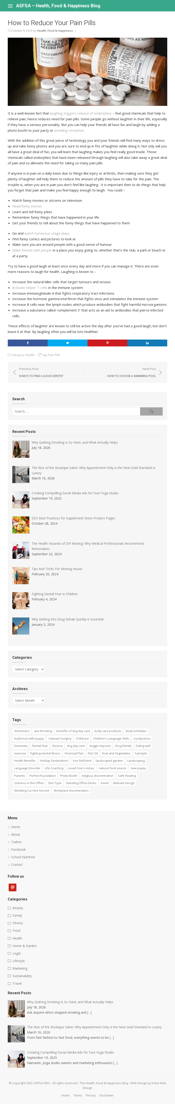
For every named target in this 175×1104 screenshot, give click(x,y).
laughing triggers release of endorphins (81, 113)
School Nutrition (23, 857)
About (15, 834)
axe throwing (43, 731)
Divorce (57, 746)
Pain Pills (54, 355)
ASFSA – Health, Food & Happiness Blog (58, 5)
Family (17, 915)
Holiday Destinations (54, 761)
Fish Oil (93, 753)
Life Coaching (54, 768)
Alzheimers (22, 731)
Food (16, 930)
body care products (108, 731)
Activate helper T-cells (29, 287)
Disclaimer (106, 1095)
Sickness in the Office (29, 783)
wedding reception (69, 130)
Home (15, 827)
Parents (19, 776)
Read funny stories (27, 206)
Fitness (18, 923)
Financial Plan (74, 753)
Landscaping (136, 761)
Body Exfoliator (136, 731)
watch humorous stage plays (46, 233)
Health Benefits (25, 761)
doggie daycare (100, 746)
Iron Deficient (82, 761)
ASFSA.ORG (42, 1083)
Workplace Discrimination (71, 790)
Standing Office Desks (81, 783)
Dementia (21, 746)
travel (105, 783)
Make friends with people (32, 250)
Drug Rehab (123, 746)
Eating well (143, 746)
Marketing (20, 968)
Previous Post (41, 372)
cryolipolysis (142, 738)
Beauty (18, 908)
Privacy (91, 1095)
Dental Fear (40, 746)
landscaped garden (109, 761)
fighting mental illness (45, 753)
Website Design (124, 783)
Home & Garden (25, 946)
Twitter (16, 842)
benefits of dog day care (73, 731)
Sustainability (22, 976)
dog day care (76, 746)
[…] (89, 1012)
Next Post (131, 372)
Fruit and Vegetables (116, 753)
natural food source (112, 768)
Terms (77, 1095)
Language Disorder (27, 768)
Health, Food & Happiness (55, 31)
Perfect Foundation (42, 776)
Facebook (18, 849)
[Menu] (10, 5)
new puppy (138, 768)
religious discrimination (97, 776)
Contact (17, 864)
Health (30, 355)
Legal (17, 953)
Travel (17, 983)
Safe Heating (127, 776)
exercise (20, 753)
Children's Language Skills (111, 738)
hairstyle (141, 753)
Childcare (82, 738)
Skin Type (55, 783)
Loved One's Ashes (81, 768)
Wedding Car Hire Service (31, 790)
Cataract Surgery (60, 738)
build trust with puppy (29, 738)
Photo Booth (68, 776)
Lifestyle (19, 961)
